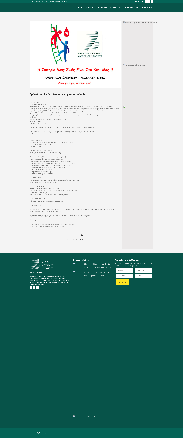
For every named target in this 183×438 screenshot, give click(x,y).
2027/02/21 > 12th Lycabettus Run (94, 417)
